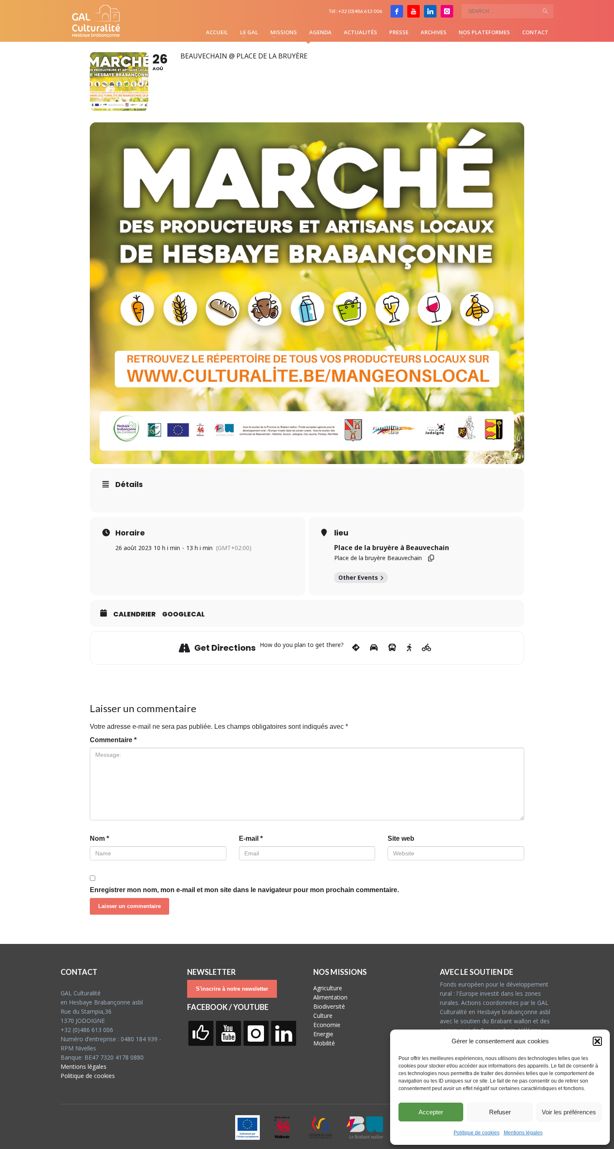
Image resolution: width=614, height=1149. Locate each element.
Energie (323, 1034)
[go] (545, 11)
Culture (322, 1016)
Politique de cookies (477, 1133)
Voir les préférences (569, 1112)
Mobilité (324, 1043)
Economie (326, 1025)
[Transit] (392, 648)
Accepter (431, 1112)
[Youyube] (413, 11)
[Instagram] (447, 11)
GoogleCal (183, 614)
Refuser (500, 1112)
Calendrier (134, 614)
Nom (99, 838)
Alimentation (330, 997)
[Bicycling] (427, 648)
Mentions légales (523, 1133)
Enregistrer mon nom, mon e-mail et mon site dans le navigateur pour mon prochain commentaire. (244, 889)
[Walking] (409, 648)
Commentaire (113, 739)
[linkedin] (430, 11)
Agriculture (327, 988)
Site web (401, 838)
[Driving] (374, 648)
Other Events (358, 577)
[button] (597, 1041)
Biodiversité (329, 1006)
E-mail (251, 838)
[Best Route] (356, 648)
